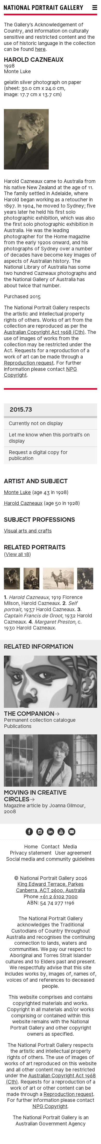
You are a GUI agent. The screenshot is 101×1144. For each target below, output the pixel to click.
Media (70, 847)
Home (31, 847)
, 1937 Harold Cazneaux (40, 606)
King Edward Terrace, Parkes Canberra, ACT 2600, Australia (50, 887)
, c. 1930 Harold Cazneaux (43, 625)
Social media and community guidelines (50, 859)
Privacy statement (31, 853)
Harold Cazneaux (23, 503)
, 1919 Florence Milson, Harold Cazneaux (43, 600)
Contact (50, 847)
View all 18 (17, 554)
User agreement (73, 853)
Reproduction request (29, 363)
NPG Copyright (49, 1106)
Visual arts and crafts (28, 531)
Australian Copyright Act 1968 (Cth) (44, 332)
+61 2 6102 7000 (59, 897)
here (40, 49)
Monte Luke (17, 71)
